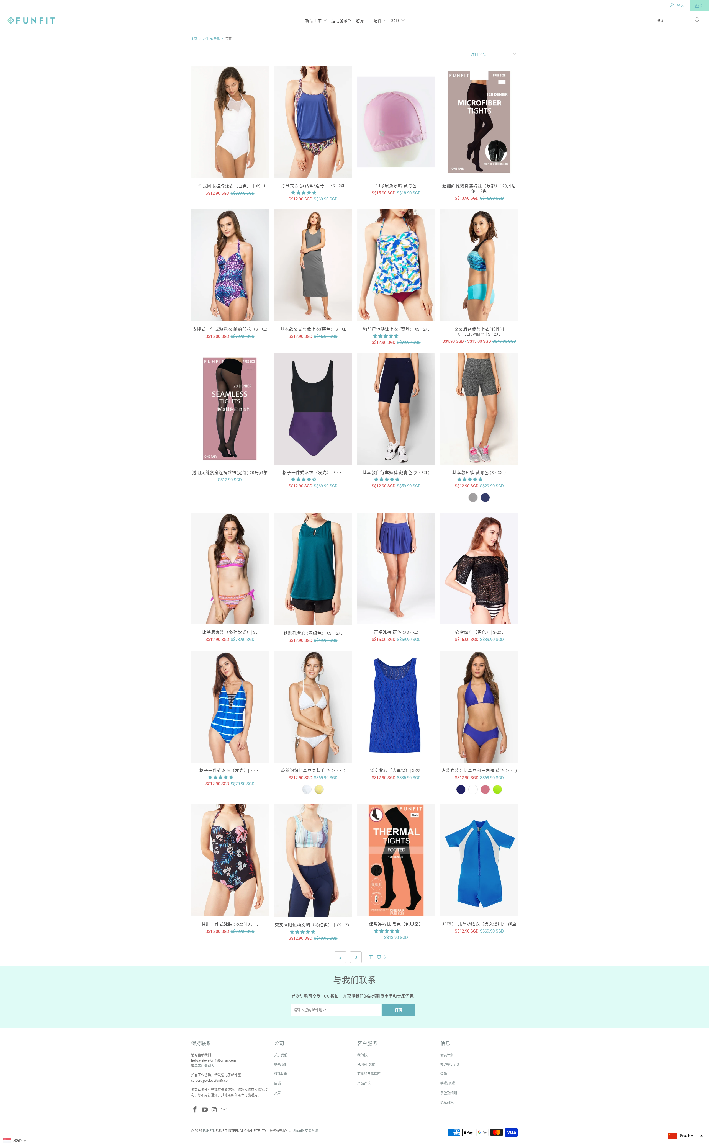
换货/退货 (447, 1083)
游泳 (360, 20)
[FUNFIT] (31, 20)
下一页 (375, 957)
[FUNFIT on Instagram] (214, 1110)
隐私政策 (447, 1102)
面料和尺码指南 (369, 1074)
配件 (378, 20)
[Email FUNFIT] (224, 1110)
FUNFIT (208, 1131)
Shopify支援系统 (305, 1131)
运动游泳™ (341, 20)
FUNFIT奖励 (366, 1065)
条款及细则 (448, 1093)
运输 (443, 1074)
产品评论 (364, 1083)
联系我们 (280, 1065)
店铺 (277, 1083)
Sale (396, 20)
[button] (303, 192)
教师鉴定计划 (450, 1065)
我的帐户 (364, 1055)
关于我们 (280, 1055)
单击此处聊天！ (206, 1066)
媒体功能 (280, 1074)
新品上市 (314, 20)
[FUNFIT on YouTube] (205, 1110)
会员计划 (447, 1055)
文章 (277, 1093)
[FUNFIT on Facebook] (195, 1110)
